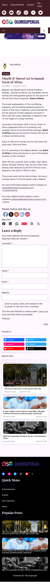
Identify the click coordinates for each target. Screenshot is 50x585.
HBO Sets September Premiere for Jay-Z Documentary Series (24, 437)
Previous (6, 318)
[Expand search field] (44, 30)
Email (5, 281)
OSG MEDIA (6, 86)
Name (5, 271)
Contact (30, 4)
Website (5, 292)
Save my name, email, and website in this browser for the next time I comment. (24, 305)
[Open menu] (3, 30)
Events (6, 73)
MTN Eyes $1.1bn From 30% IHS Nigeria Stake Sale (22, 389)
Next (46, 324)
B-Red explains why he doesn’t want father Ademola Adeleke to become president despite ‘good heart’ (24, 412)
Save (25, 224)
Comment (7, 243)
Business (9, 383)
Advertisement (17, 4)
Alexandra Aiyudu (10, 392)
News (18, 383)
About (5, 4)
